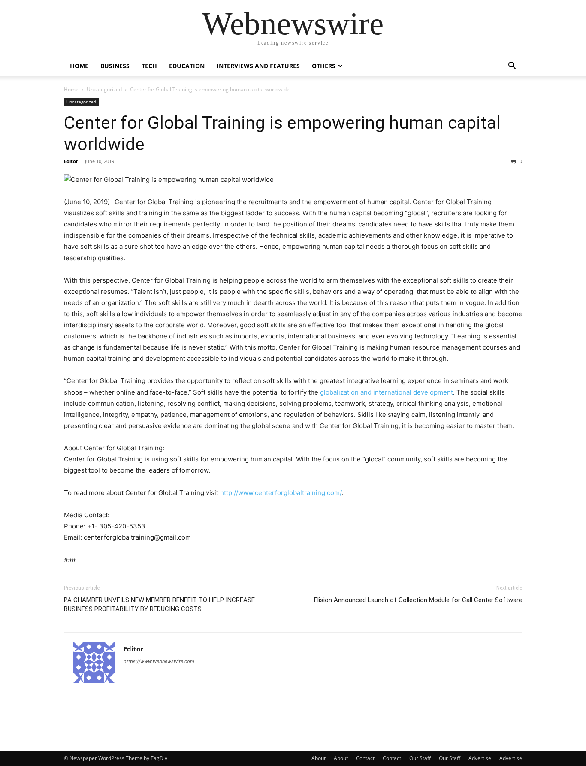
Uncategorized (104, 89)
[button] (511, 67)
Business (115, 66)
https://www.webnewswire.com (159, 661)
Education (187, 66)
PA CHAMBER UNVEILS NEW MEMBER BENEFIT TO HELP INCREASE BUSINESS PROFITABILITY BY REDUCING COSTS (159, 604)
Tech (149, 66)
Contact (365, 758)
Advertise (479, 758)
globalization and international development (386, 392)
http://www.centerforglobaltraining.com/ (280, 493)
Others (323, 66)
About (318, 758)
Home (79, 66)
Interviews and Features (258, 66)
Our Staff (420, 758)
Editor (71, 161)
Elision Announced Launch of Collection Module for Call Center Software (418, 600)
